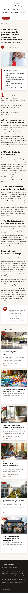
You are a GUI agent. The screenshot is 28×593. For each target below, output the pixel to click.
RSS (23, 575)
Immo (14, 9)
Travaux (19, 9)
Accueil (4, 9)
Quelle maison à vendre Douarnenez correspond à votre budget (11, 538)
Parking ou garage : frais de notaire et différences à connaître (11, 353)
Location (15, 15)
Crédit (12, 12)
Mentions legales (17, 575)
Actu (9, 9)
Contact (5, 18)
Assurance (5, 12)
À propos (22, 15)
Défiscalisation (20, 12)
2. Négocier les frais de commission (13, 77)
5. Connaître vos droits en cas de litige (14, 87)
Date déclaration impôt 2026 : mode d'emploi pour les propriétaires (11, 463)
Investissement (6, 15)
